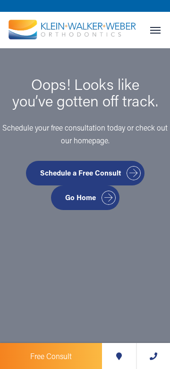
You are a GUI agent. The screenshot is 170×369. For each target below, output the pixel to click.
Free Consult (51, 356)
